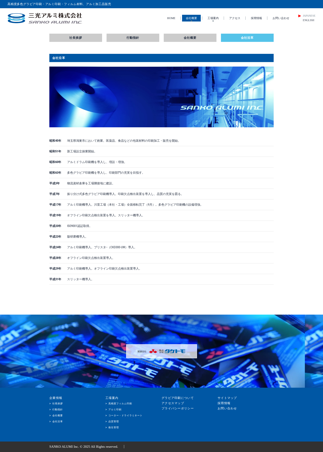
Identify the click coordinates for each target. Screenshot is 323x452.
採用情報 (256, 18)
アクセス (234, 18)
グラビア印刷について (178, 397)
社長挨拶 (75, 37)
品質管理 (113, 421)
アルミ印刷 (114, 409)
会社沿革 (247, 37)
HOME (171, 18)
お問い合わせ (281, 18)
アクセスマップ (173, 403)
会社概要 (191, 18)
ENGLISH (308, 20)
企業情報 (55, 397)
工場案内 (213, 18)
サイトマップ (227, 397)
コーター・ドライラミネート (125, 415)
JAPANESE (309, 16)
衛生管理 (113, 427)
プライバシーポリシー (178, 408)
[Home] (44, 18)
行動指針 (133, 37)
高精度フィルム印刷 (120, 403)
